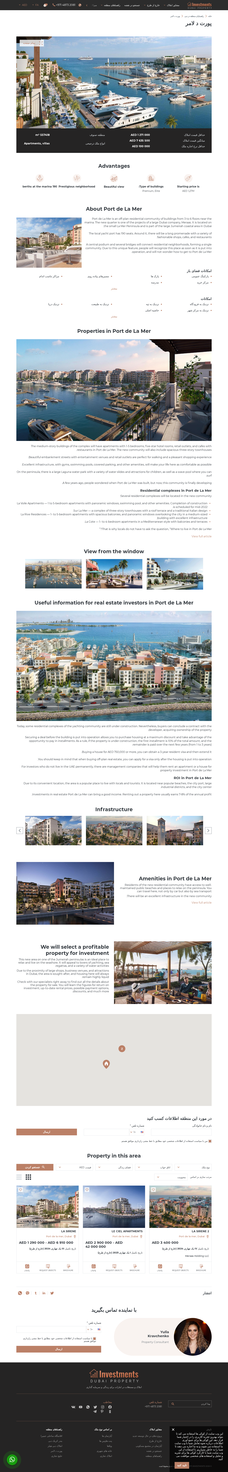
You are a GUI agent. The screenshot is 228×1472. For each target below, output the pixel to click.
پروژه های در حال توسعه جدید (147, 1435)
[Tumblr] (36, 1293)
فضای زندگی (124, 1167)
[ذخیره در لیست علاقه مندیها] (153, 1189)
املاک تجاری (106, 1455)
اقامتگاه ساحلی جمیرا (51, 1435)
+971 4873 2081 (65, 5)
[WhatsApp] (20, 1293)
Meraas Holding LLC (197, 1255)
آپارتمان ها (107, 1435)
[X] (52, 1293)
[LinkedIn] (44, 1293)
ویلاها (109, 1445)
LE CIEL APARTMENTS (127, 1231)
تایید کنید (182, 1465)
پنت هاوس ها (105, 1440)
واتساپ (159, 1270)
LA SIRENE (68, 1231)
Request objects (180, 1270)
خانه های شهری (104, 1450)
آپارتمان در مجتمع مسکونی (149, 1445)
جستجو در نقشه (154, 1450)
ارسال (46, 1131)
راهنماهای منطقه (154, 1455)
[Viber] (28, 1293)
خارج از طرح (155, 1440)
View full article (202, 536)
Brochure (201, 1270)
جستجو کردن (32, 1167)
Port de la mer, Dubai (192, 1236)
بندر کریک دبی (55, 1440)
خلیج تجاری (56, 1455)
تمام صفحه (29, 43)
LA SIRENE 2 (200, 1231)
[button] (106, 1064)
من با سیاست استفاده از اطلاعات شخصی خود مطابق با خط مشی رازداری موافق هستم (165, 1141)
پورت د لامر (56, 1450)
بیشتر (114, 288)
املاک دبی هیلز (55, 1445)
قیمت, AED (85, 1167)
